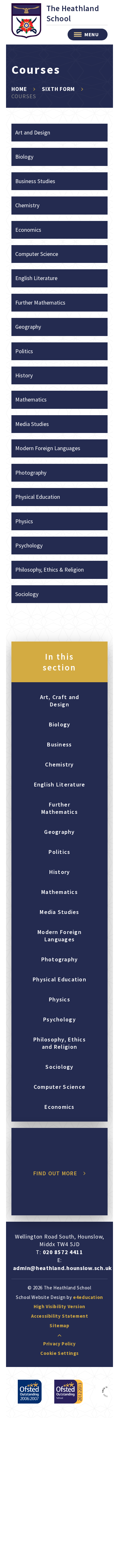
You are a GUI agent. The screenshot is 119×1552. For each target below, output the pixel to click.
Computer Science (36, 254)
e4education (88, 1297)
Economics (28, 229)
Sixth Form (58, 89)
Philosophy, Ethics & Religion (49, 569)
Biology (24, 156)
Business (59, 744)
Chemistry (27, 205)
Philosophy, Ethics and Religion (59, 1043)
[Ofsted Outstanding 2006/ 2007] (30, 1392)
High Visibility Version (59, 1306)
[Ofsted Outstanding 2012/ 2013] (68, 1392)
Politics (24, 351)
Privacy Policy (59, 1344)
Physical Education (37, 496)
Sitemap (59, 1325)
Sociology (26, 594)
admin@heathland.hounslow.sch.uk (62, 1268)
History (24, 375)
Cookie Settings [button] (59, 1353)
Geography (28, 326)
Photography (30, 472)
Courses (23, 96)
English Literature (36, 278)
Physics (24, 521)
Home (19, 89)
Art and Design (32, 132)
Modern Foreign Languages (47, 448)
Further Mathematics (40, 302)
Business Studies (35, 181)
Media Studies (32, 424)
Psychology (29, 545)
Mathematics (31, 399)
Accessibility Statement (59, 1316)
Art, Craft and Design (59, 700)
